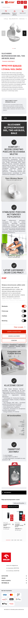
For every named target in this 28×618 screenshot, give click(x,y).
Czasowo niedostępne (8, 61)
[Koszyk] (25, 2)
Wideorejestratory (13, 506)
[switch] (24, 311)
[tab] (14, 118)
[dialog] (21, 2)
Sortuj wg (16, 503)
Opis (5, 118)
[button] (2, 2)
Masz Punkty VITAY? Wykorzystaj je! (11, 101)
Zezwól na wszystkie (14, 331)
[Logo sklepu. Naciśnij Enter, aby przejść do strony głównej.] (9, 2)
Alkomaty (4, 506)
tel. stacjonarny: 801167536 (12, 568)
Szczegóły (7, 492)
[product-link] (8, 524)
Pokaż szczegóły (18, 327)
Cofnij (5, 18)
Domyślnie (21, 503)
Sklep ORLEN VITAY (13, 18)
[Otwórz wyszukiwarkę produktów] (14, 7)
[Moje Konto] (18, 2)
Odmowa (14, 340)
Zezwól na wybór (14, 336)
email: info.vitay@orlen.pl (12, 565)
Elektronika (21, 18)
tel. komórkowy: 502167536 (12, 570)
